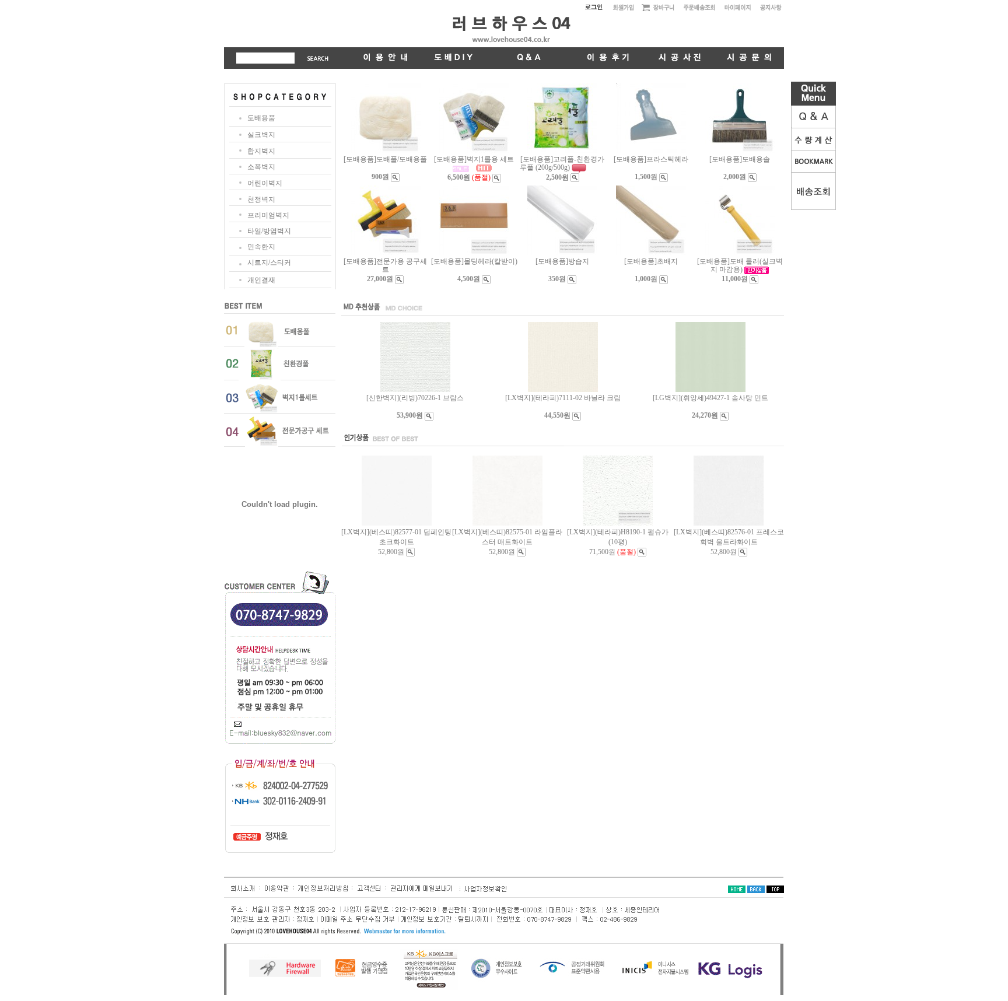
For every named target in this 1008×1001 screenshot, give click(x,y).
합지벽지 (261, 151)
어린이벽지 (264, 183)
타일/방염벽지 (269, 231)
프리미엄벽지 (268, 215)
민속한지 (261, 247)
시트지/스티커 (269, 262)
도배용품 (261, 118)
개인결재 (261, 280)
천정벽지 (261, 199)
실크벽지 (261, 135)
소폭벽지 (261, 167)
